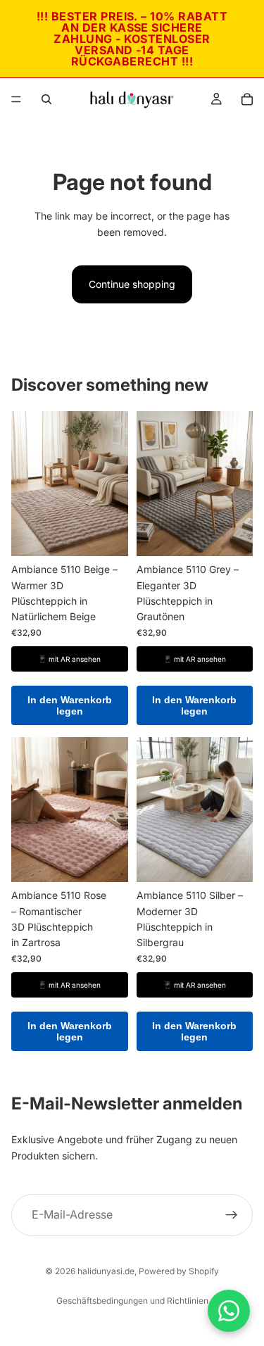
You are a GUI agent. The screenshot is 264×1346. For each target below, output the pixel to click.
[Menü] (16, 99)
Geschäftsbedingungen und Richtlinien (132, 1300)
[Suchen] (46, 99)
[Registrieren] (231, 1214)
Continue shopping (132, 284)
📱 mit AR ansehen (69, 659)
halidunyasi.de (105, 1271)
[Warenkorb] (247, 99)
